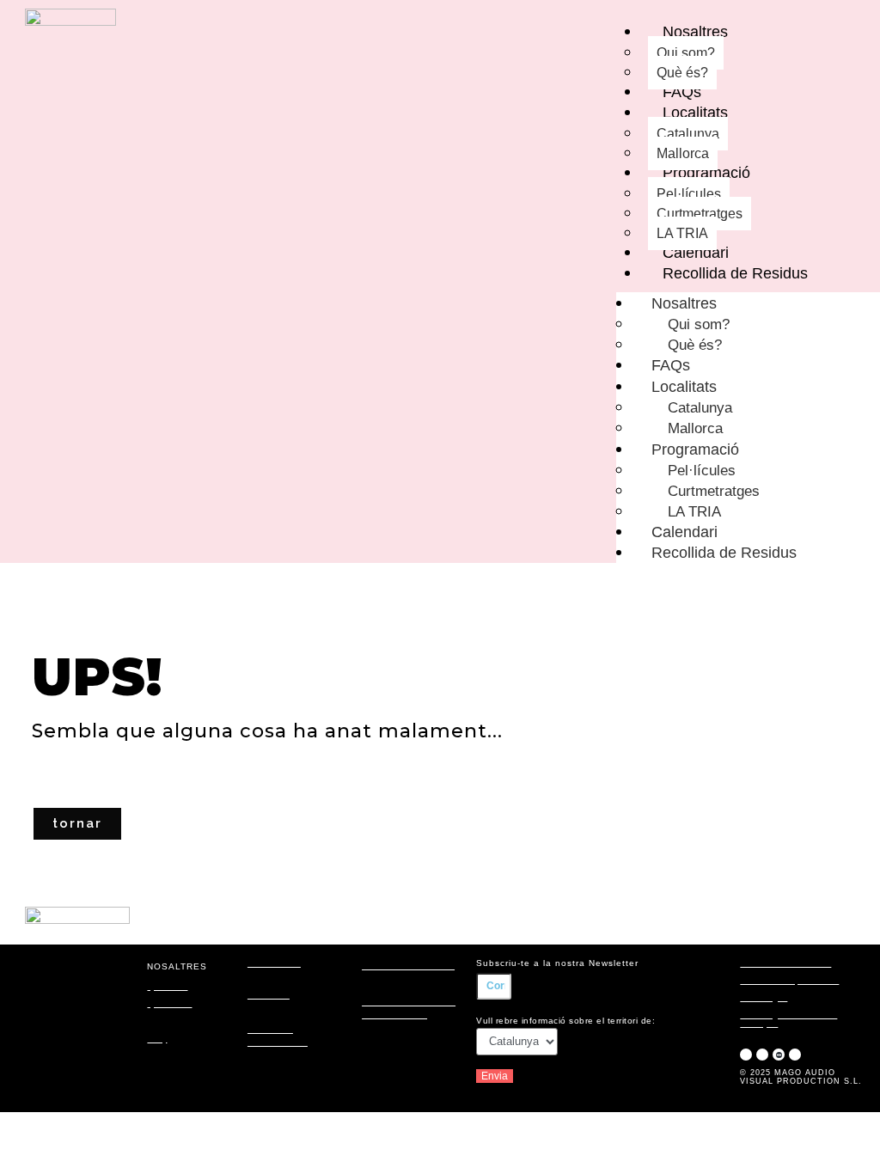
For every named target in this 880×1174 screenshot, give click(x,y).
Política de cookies (785, 963)
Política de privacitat (789, 980)
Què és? (167, 986)
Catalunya (700, 408)
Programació (695, 449)
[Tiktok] (795, 1055)
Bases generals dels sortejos (788, 1019)
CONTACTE (274, 963)
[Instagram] (746, 1055)
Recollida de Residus (724, 552)
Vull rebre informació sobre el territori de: (565, 1020)
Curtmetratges (714, 491)
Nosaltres (684, 303)
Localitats (684, 386)
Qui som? (699, 324)
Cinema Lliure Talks (408, 965)
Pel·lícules (702, 470)
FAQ (157, 1038)
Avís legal (763, 997)
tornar (77, 823)
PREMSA (269, 995)
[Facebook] (762, 1055)
